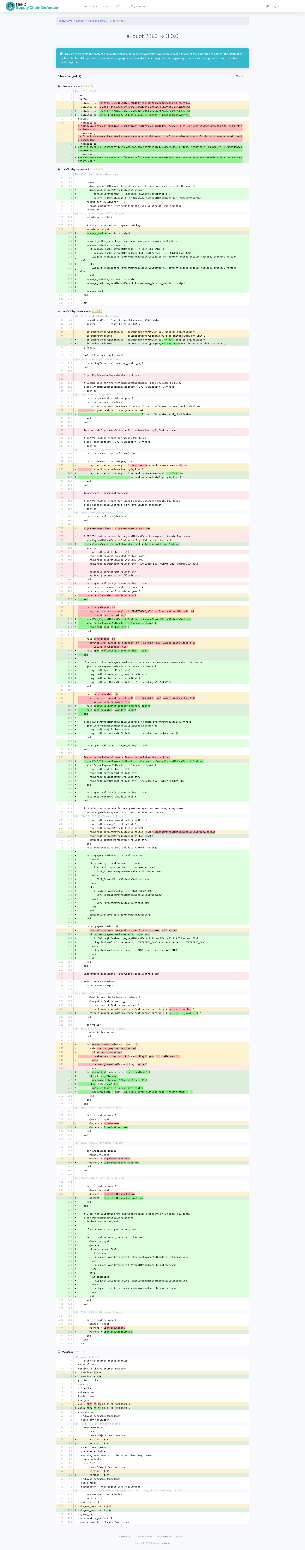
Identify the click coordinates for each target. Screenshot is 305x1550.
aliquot (80, 21)
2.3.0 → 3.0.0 (117, 21)
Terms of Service (144, 1536)
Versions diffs (96, 21)
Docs (179, 1536)
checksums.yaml (72, 86)
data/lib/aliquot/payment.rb (77, 169)
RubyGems (66, 21)
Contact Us (125, 1536)
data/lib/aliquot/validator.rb (76, 311)
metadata (67, 1352)
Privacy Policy (164, 1536)
